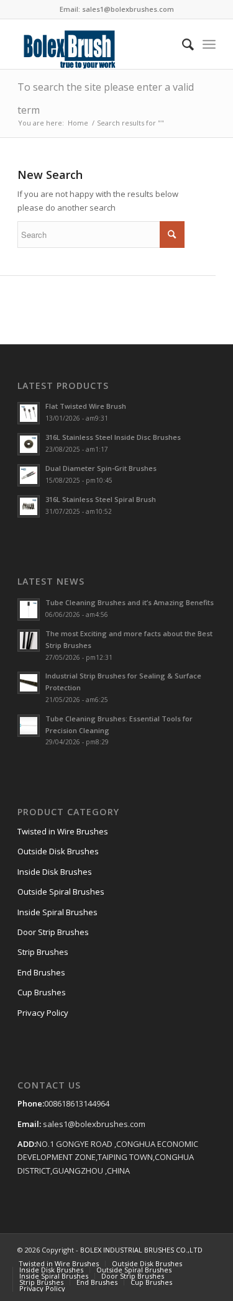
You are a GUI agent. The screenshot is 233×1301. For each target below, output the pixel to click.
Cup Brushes (41, 992)
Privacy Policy (42, 1012)
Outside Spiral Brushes (60, 891)
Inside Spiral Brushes (57, 912)
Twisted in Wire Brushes (62, 831)
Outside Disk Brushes (58, 851)
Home (78, 122)
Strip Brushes (42, 951)
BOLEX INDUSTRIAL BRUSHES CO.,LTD (141, 1249)
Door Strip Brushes (53, 932)
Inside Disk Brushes (54, 871)
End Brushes (41, 972)
